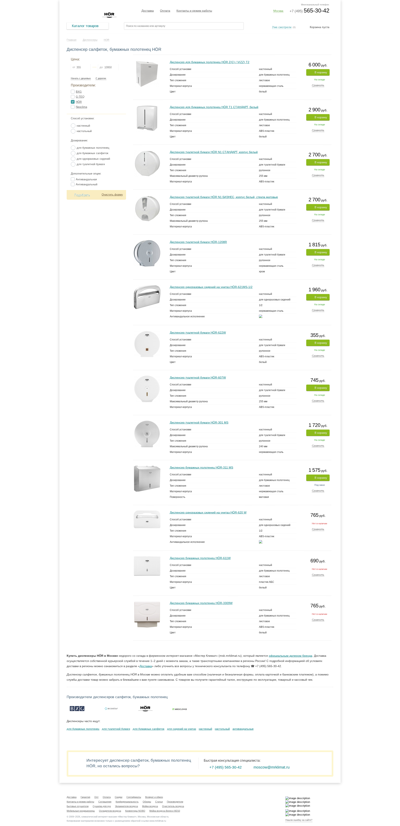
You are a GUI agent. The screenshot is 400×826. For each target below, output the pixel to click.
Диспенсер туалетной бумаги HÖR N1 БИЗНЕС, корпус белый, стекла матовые (224, 197)
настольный (222, 728)
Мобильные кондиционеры (81, 811)
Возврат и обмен (154, 797)
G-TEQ (80, 96)
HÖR (79, 101)
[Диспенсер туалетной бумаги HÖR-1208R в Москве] (147, 241)
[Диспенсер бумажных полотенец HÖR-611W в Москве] (147, 557)
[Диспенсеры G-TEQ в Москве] (111, 708)
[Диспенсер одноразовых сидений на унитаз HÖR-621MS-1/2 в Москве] (147, 286)
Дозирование (79, 140)
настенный (205, 728)
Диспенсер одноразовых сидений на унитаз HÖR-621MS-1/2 (211, 287)
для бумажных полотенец (83, 728)
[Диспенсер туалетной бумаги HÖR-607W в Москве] (147, 377)
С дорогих (101, 78)
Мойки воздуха (150, 806)
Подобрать (82, 195)
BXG (79, 91)
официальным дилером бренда (290, 655)
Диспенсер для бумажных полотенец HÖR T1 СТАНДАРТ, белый (214, 107)
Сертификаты (133, 797)
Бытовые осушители (78, 806)
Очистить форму (112, 194)
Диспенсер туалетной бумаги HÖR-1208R (198, 242)
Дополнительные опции (85, 173)
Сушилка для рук (102, 806)
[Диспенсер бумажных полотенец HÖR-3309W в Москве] (147, 602)
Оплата (165, 10)
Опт (96, 797)
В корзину (321, 72)
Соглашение (104, 801)
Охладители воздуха (110, 811)
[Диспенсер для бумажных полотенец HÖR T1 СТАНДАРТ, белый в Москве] (147, 106)
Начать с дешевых (81, 78)
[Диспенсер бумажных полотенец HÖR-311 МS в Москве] (147, 467)
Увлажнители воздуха (126, 806)
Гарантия (85, 797)
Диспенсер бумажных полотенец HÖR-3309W (201, 603)
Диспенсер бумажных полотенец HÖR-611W (200, 558)
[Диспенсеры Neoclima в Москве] (179, 708)
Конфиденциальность (127, 801)
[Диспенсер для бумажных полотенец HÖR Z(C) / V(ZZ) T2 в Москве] (147, 61)
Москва (278, 10)
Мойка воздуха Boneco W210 (164, 811)
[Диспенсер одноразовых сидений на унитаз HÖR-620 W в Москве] (147, 512)
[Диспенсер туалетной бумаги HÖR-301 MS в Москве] (147, 422)
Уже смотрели (281, 27)
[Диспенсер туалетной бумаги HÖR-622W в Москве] (147, 332)
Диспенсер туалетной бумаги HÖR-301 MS (199, 422)
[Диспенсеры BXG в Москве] (77, 708)
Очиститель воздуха (173, 806)
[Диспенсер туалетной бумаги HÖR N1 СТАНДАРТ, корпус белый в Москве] (147, 151)
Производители (175, 801)
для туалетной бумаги (116, 728)
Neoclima (81, 106)
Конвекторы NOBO (135, 811)
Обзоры (147, 801)
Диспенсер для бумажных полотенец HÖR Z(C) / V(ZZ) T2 (209, 62)
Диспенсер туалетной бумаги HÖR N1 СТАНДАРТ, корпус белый (214, 152)
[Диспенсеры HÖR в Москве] (145, 708)
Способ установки (82, 118)
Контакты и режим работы (194, 10)
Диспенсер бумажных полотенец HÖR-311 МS (201, 467)
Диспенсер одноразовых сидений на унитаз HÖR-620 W (208, 512)
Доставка (147, 10)
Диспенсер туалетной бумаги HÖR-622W (198, 332)
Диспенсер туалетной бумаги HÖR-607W (198, 377)
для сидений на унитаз (181, 728)
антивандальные (243, 728)
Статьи (159, 801)
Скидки (118, 797)
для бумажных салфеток (148, 728)
